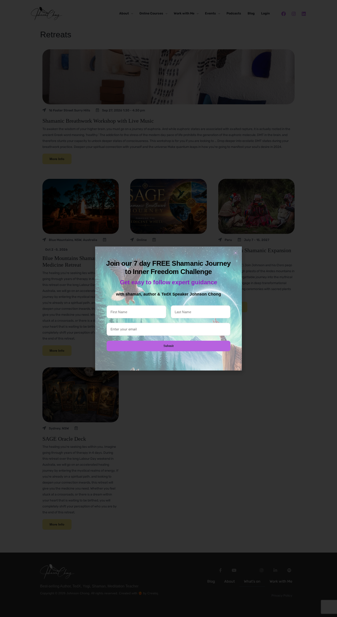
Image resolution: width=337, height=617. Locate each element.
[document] (168, 308)
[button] (235, 253)
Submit (168, 346)
